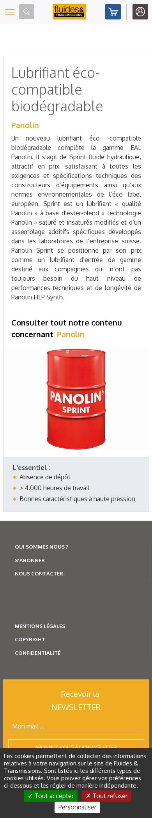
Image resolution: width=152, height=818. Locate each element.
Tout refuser (109, 796)
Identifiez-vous (140, 11)
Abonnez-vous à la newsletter (76, 747)
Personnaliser (77, 807)
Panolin (25, 125)
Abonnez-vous (113, 11)
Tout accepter (53, 796)
